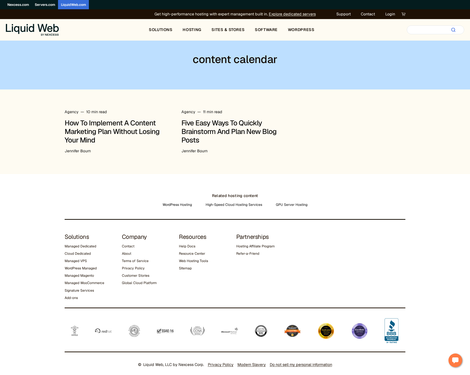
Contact (368, 14)
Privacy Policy (133, 268)
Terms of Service (135, 261)
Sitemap (185, 268)
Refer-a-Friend (247, 253)
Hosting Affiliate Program (255, 246)
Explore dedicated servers (292, 14)
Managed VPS (76, 261)
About (126, 253)
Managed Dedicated (80, 246)
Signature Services (79, 290)
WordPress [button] (301, 29)
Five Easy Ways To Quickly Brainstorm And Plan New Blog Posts (229, 131)
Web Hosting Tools (193, 261)
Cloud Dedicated (78, 253)
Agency (72, 111)
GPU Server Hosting (291, 204)
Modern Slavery (251, 364)
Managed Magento (79, 275)
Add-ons (71, 298)
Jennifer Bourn (78, 151)
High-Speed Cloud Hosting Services (234, 204)
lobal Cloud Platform (140, 283)
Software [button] (266, 29)
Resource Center (192, 253)
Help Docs (187, 246)
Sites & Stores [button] (228, 29)
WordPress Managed (81, 268)
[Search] (453, 30)
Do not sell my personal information (301, 364)
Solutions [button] (161, 29)
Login (390, 14)
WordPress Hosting (177, 204)
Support (343, 14)
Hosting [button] (192, 29)
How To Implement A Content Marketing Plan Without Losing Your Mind (112, 131)
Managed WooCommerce (84, 283)
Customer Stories (135, 275)
